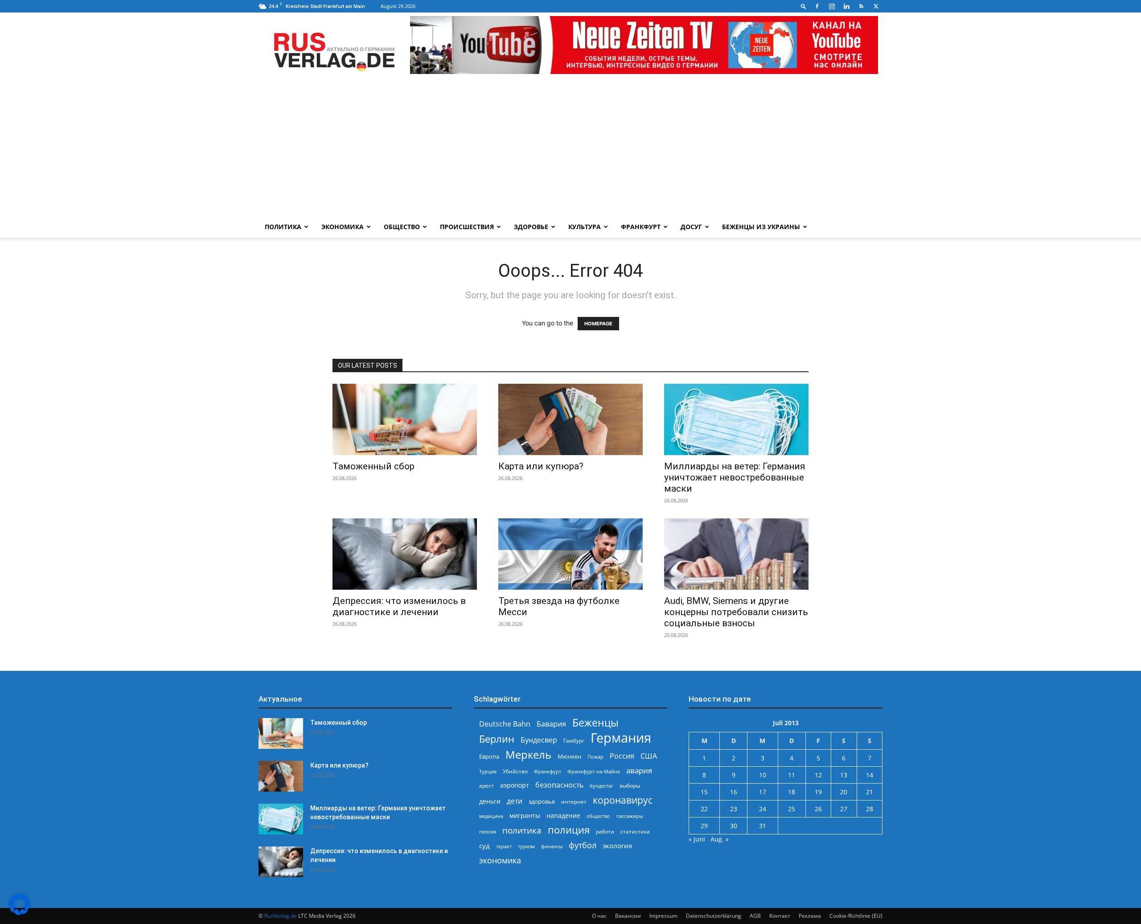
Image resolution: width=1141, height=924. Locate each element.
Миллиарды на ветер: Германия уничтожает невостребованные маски (734, 477)
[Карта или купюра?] (570, 419)
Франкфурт (641, 226)
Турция (488, 771)
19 (818, 792)
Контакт (779, 916)
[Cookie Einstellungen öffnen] (19, 912)
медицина (491, 816)
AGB (755, 916)
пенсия (487, 831)
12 (818, 775)
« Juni (697, 839)
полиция (569, 829)
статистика (635, 831)
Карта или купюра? (540, 466)
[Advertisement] (570, 149)
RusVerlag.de (280, 916)
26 (818, 809)
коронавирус (623, 800)
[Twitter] (875, 6)
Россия (622, 756)
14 (869, 775)
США (648, 756)
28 (869, 809)
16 (733, 792)
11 (791, 775)
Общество (402, 226)
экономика (500, 860)
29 (704, 825)
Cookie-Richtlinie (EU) (855, 916)
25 (791, 809)
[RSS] (861, 6)
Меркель (528, 754)
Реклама (810, 916)
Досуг (691, 226)
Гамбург (573, 740)
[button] (803, 6)
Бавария (551, 724)
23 (733, 809)
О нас (599, 916)
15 (704, 792)
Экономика (342, 226)
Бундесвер (539, 740)
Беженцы (595, 722)
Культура (584, 226)
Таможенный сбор (373, 466)
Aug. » (719, 839)
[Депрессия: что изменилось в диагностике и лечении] (404, 554)
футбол (582, 845)
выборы (630, 785)
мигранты (524, 815)
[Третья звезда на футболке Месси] (570, 554)
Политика (283, 226)
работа (605, 831)
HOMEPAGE (598, 323)
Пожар (595, 756)
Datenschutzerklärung (713, 916)
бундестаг (601, 786)
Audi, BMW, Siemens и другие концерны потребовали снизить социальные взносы (736, 611)
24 (762, 809)
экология (617, 845)
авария (639, 770)
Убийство (515, 771)
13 (843, 775)
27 (843, 809)
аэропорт (514, 785)
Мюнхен (569, 756)
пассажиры (629, 816)
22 (704, 809)
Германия (621, 738)
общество (598, 816)
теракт (504, 846)
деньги (490, 801)
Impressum (663, 916)
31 (762, 825)
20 (843, 792)
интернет (574, 801)
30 (733, 825)
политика (522, 830)
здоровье (542, 801)
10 (762, 775)
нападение (563, 815)
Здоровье (531, 226)
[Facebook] (817, 6)
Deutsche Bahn (504, 724)
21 (869, 792)
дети (514, 801)
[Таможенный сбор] (404, 419)
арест (486, 785)
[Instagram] (831, 6)
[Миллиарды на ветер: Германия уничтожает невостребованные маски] (736, 419)
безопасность (559, 785)
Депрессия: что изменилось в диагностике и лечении (399, 606)
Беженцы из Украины (761, 226)
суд (484, 845)
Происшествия (467, 226)
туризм (526, 846)
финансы (551, 846)
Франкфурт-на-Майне (593, 771)
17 (762, 792)
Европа (489, 756)
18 (791, 792)
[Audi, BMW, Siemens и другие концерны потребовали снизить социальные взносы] (736, 554)
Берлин (496, 738)
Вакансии (628, 916)
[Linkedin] (846, 6)
